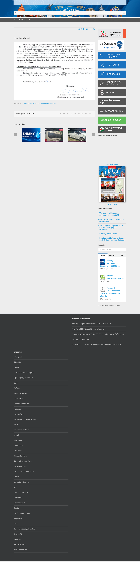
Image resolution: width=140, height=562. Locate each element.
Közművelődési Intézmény (24, 472)
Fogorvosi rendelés (21, 393)
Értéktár (17, 388)
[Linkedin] (79, 113)
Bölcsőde (17, 362)
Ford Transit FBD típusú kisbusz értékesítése (89, 329)
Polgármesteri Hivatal (22, 513)
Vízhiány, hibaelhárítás (108, 234)
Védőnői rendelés (20, 550)
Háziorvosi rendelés (21, 404)
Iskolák (16, 435)
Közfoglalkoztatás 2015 (22, 461)
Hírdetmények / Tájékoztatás (32, 103)
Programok (18, 518)
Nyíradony (18, 498)
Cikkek (16, 367)
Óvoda (16, 508)
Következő (90, 29)
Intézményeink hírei (21, 430)
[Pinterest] (67, 113)
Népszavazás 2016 (21, 492)
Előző (81, 29)
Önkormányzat (19, 503)
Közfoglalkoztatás (20, 456)
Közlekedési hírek (20, 466)
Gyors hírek (18, 399)
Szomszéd (18, 534)
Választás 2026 (19, 545)
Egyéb (16, 383)
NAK (15, 487)
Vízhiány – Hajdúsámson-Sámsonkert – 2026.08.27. (109, 214)
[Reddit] (82, 113)
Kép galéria (18, 440)
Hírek (42, 103)
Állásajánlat (18, 357)
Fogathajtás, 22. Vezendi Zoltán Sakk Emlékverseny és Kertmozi (112, 239)
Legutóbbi (112, 255)
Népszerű (103, 255)
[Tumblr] (71, 113)
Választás (17, 539)
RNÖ (15, 524)
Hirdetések (18, 409)
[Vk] (86, 113)
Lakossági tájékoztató (50, 103)
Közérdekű (18, 451)
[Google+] (75, 113)
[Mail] (90, 113)
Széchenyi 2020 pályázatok (24, 529)
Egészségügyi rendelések (23, 378)
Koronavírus (18, 445)
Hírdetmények (19, 414)
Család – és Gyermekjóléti (24, 373)
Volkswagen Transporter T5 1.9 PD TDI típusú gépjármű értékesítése (111, 228)
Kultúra (16, 477)
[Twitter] (64, 113)
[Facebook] (60, 113)
